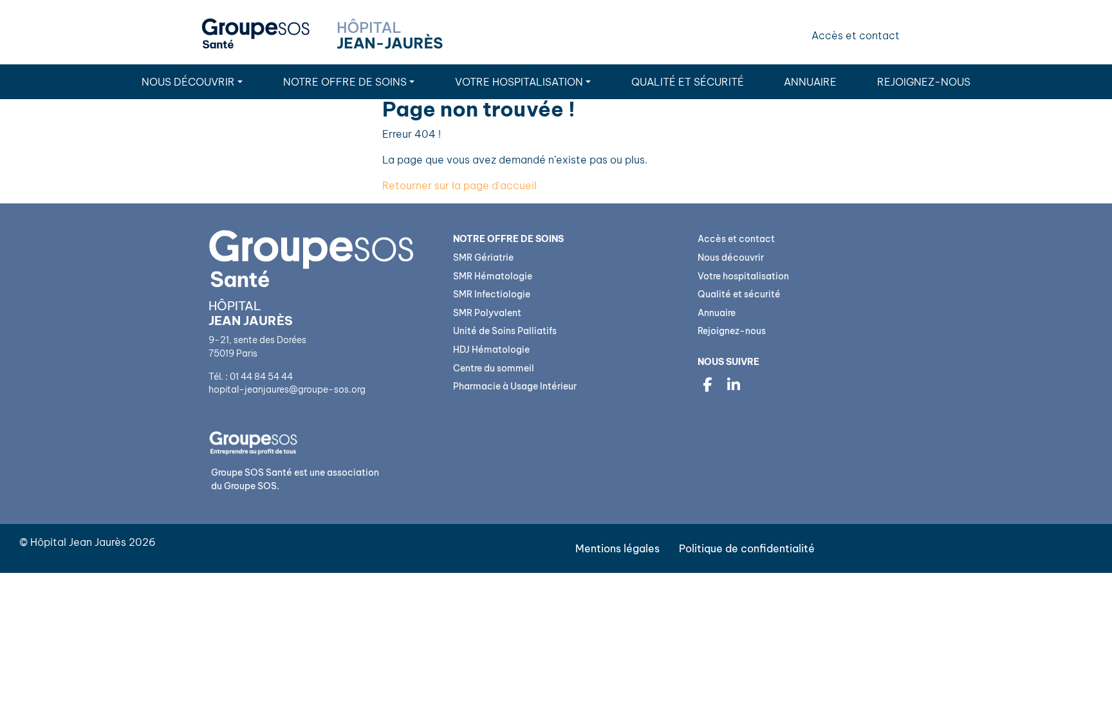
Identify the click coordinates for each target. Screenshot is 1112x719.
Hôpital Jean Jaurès (78, 542)
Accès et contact (855, 35)
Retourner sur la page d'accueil (459, 185)
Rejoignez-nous (923, 81)
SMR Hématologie (492, 276)
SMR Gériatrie (483, 257)
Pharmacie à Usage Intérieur (515, 386)
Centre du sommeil (493, 368)
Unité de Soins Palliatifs (505, 331)
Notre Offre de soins (345, 81)
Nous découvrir (188, 81)
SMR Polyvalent (487, 313)
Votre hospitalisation (519, 81)
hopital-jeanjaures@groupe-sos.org (287, 389)
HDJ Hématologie (491, 349)
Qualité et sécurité (687, 81)
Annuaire (810, 81)
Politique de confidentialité (747, 548)
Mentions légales (617, 548)
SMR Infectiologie (491, 294)
